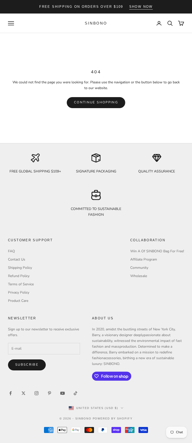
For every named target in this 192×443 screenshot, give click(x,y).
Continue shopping (96, 102)
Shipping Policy (20, 267)
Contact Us (16, 259)
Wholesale (138, 276)
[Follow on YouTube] (62, 393)
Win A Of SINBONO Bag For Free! (157, 251)
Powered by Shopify (113, 418)
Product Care (18, 300)
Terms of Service (21, 284)
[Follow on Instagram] (36, 393)
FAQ (11, 251)
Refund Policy (19, 276)
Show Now (141, 7)
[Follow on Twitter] (23, 393)
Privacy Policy (18, 292)
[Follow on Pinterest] (49, 393)
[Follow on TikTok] (75, 393)
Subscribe (26, 364)
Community (139, 267)
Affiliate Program (143, 259)
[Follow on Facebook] (10, 393)
